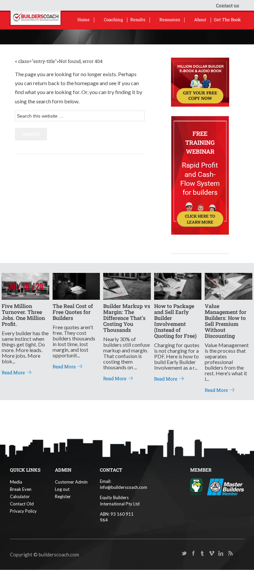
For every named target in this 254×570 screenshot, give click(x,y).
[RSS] (230, 553)
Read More (13, 372)
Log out (62, 489)
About (200, 20)
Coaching (113, 20)
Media (16, 482)
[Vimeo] (211, 553)
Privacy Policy (23, 511)
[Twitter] (184, 553)
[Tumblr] (202, 553)
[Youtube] (174, 553)
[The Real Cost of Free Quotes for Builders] (76, 286)
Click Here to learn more (200, 219)
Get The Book (227, 20)
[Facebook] (193, 553)
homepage (87, 83)
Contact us (227, 5)
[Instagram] (239, 553)
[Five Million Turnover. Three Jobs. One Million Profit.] (25, 286)
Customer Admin (71, 482)
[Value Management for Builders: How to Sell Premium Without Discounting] (228, 286)
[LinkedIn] (221, 553)
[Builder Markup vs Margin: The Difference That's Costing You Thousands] (127, 286)
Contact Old (22, 503)
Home (83, 20)
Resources (169, 20)
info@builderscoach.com (123, 487)
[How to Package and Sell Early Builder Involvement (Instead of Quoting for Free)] (178, 286)
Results (137, 20)
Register (63, 496)
